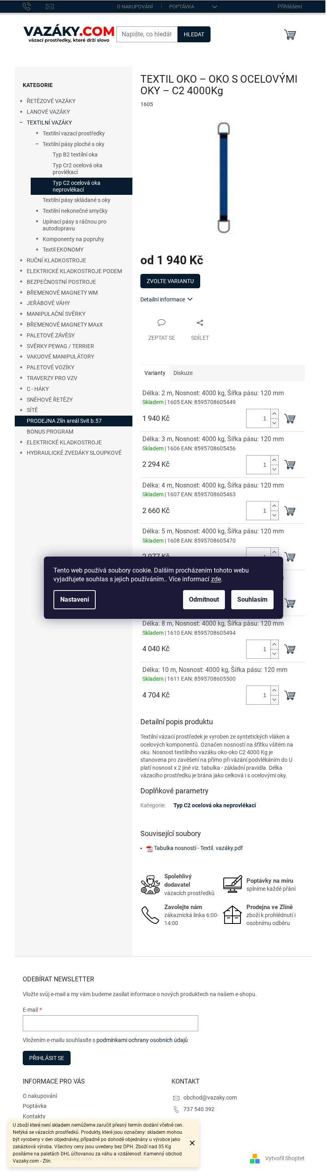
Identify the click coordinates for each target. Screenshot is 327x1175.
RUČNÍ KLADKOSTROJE (56, 260)
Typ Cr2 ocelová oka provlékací (77, 168)
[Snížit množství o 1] (274, 423)
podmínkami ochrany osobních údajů (142, 1040)
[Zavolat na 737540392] (34, 6)
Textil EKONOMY (63, 249)
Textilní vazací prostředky (74, 133)
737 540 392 (199, 1109)
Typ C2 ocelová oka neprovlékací (76, 186)
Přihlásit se (46, 1058)
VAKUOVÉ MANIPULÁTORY (60, 356)
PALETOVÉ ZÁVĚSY (51, 335)
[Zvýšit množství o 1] (274, 413)
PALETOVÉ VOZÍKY (50, 367)
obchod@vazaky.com (210, 1097)
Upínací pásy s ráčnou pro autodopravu (74, 225)
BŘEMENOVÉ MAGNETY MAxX (65, 324)
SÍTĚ (32, 410)
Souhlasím (252, 599)
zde (216, 579)
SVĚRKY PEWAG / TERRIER (60, 346)
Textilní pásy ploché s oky (73, 144)
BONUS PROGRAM (50, 431)
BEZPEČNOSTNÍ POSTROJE (61, 282)
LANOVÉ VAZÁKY (48, 112)
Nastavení (74, 599)
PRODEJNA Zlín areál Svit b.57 (64, 421)
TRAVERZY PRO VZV (52, 378)
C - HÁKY (38, 389)
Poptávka (181, 7)
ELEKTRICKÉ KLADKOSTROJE (64, 442)
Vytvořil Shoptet (285, 1158)
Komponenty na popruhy (73, 239)
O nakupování (135, 7)
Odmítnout (204, 599)
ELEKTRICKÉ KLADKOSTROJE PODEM (74, 271)
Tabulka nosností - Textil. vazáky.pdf (198, 848)
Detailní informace (162, 299)
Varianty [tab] (154, 373)
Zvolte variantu (170, 281)
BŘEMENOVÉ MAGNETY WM (62, 292)
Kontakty (34, 1116)
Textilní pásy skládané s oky (76, 200)
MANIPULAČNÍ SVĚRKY (56, 314)
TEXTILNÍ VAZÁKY (49, 122)
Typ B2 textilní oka (75, 154)
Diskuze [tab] (183, 373)
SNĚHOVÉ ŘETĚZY (50, 399)
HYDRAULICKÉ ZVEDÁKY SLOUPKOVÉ (74, 453)
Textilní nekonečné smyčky (75, 211)
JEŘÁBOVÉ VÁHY (48, 303)
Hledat (194, 34)
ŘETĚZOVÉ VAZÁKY (51, 101)
